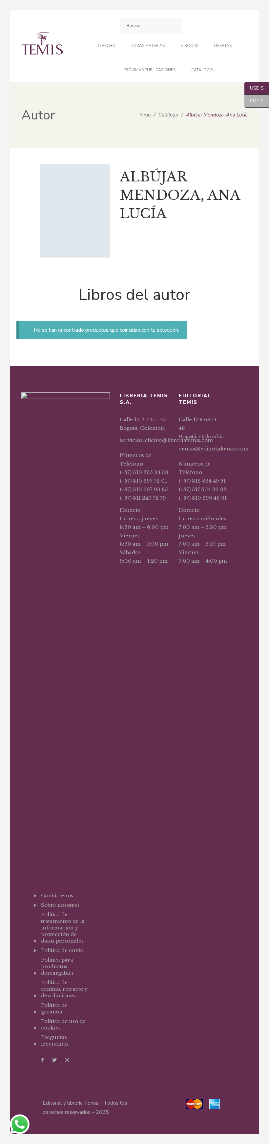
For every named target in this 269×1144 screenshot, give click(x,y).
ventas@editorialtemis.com (214, 449)
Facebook (42, 1060)
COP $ (253, 101)
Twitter (54, 1060)
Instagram (67, 1060)
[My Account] (201, 26)
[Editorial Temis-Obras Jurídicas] (42, 46)
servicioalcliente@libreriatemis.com (166, 440)
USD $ (254, 88)
